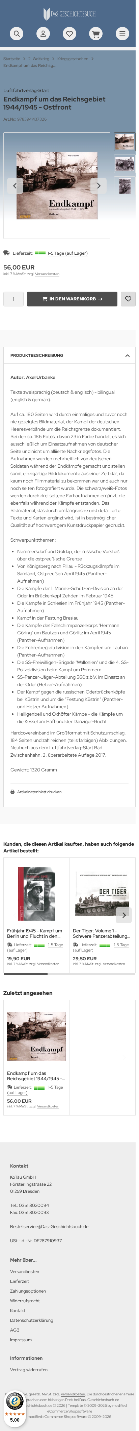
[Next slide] (98, 186)
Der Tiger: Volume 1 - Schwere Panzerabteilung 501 (100, 933)
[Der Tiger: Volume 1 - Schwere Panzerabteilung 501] (102, 894)
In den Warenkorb (72, 298)
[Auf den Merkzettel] (128, 299)
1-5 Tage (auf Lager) (68, 253)
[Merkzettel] (69, 33)
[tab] (26, 978)
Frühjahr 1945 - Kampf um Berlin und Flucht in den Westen (34, 933)
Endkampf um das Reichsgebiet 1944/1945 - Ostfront (34, 1075)
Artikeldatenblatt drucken (39, 792)
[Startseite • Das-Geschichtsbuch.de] (69, 20)
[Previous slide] (15, 915)
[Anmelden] (43, 33)
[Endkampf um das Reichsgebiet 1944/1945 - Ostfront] (36, 1036)
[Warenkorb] (96, 33)
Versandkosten (47, 273)
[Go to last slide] (15, 186)
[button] (125, 141)
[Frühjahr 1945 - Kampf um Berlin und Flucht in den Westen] (36, 894)
